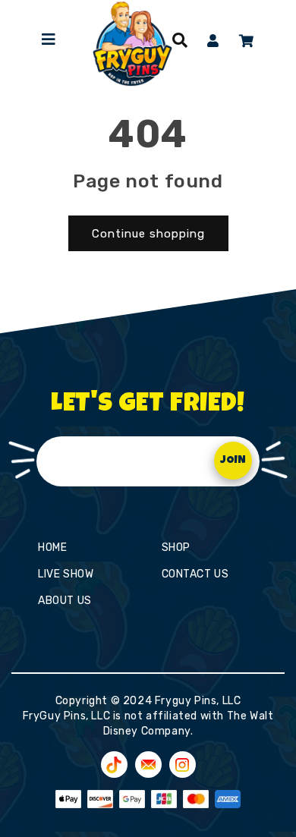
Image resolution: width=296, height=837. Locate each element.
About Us (65, 600)
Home (52, 547)
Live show (65, 574)
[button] (180, 40)
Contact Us (195, 574)
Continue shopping (148, 234)
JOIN (233, 460)
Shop (176, 547)
